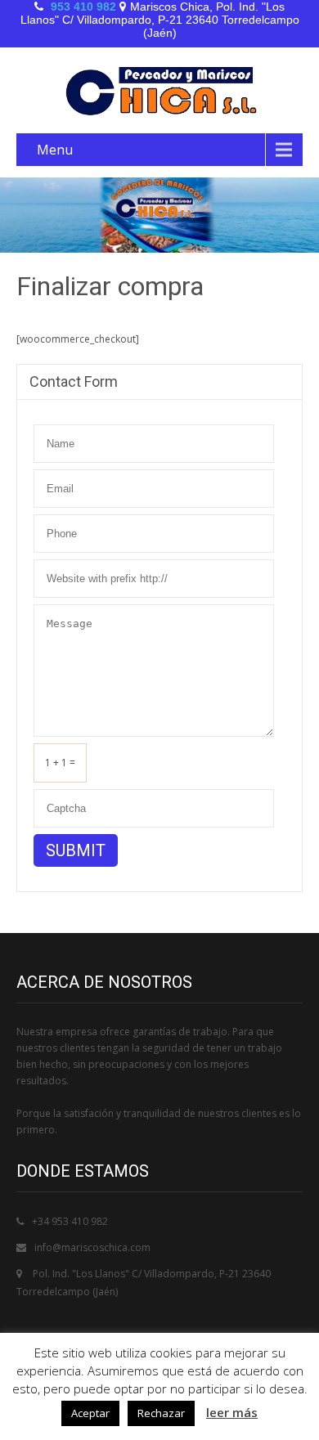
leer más (232, 1412)
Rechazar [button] (161, 1413)
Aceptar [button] (90, 1413)
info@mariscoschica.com (92, 1247)
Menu (55, 150)
